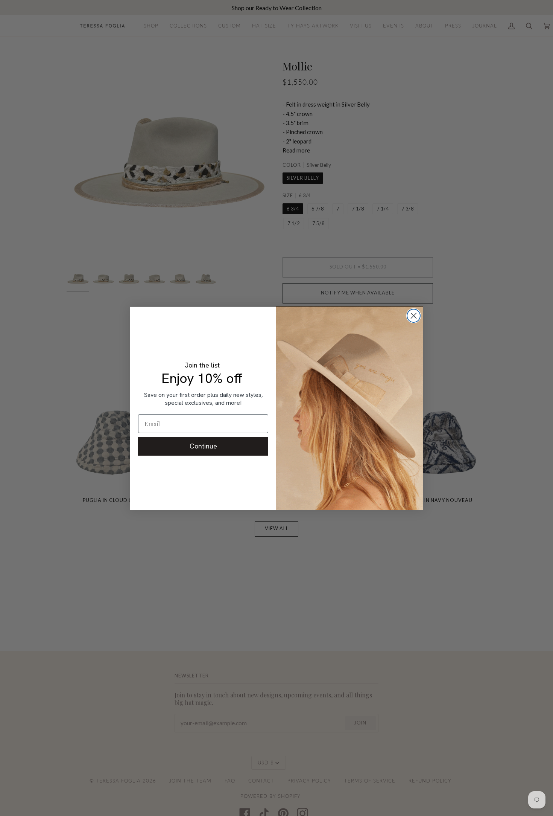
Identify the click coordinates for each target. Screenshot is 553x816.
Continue (203, 446)
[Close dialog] (413, 315)
